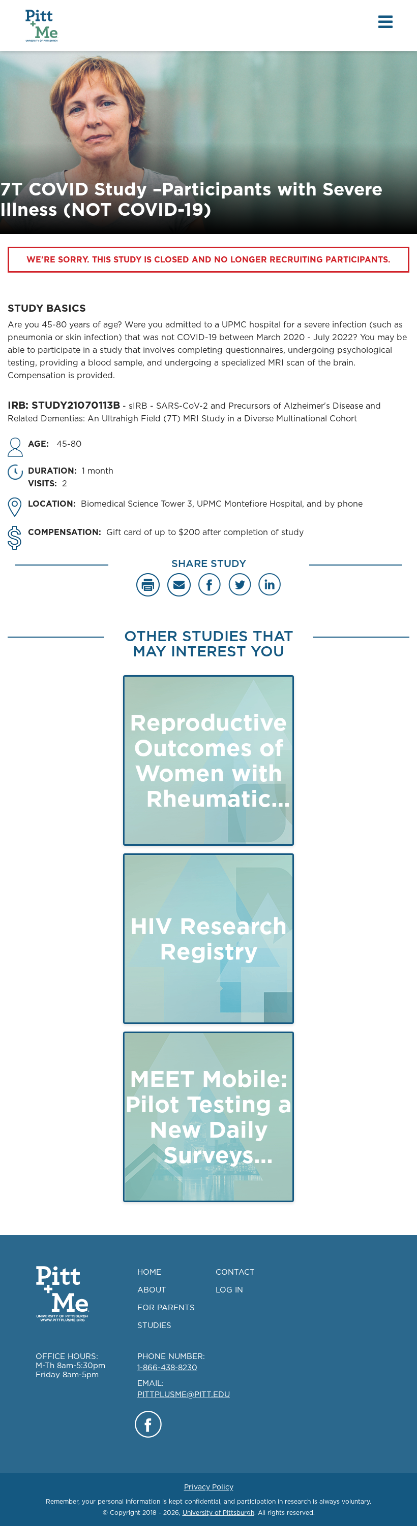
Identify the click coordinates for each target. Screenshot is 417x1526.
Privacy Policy (208, 1487)
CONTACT (235, 1272)
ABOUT (151, 1289)
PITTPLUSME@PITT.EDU (183, 1394)
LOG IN (229, 1289)
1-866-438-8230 (167, 1367)
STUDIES (154, 1325)
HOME (149, 1272)
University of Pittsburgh (218, 1512)
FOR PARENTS (166, 1307)
